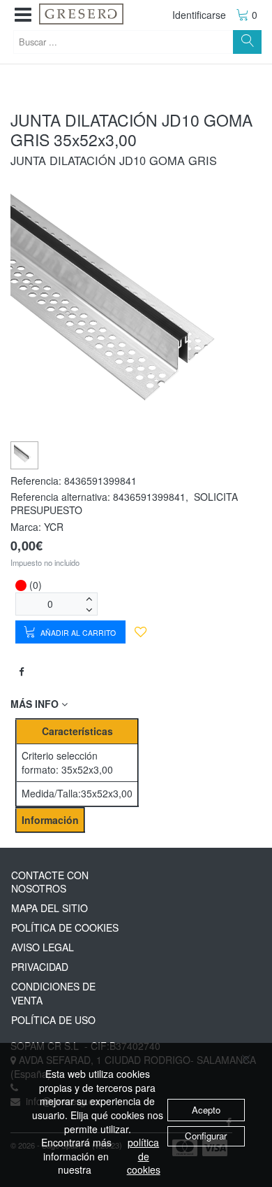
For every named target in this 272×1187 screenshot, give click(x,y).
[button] (23, 15)
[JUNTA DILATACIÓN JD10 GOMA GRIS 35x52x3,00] (25, 454)
